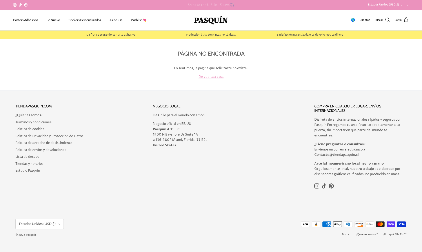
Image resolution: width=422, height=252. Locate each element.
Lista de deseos (27, 156)
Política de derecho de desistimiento (43, 143)
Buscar (346, 234)
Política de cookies (29, 129)
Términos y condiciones (33, 122)
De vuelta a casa (211, 76)
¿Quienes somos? (28, 115)
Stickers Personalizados (85, 20)
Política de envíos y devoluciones (40, 150)
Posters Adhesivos (25, 20)
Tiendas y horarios (29, 163)
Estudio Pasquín (27, 170)
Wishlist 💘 (139, 20)
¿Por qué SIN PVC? (395, 234)
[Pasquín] (211, 20)
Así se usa (115, 20)
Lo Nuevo (53, 20)
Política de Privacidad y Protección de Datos (49, 136)
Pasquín (31, 235)
